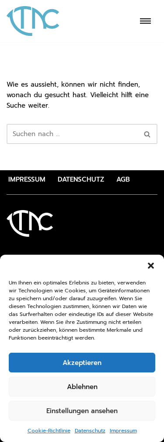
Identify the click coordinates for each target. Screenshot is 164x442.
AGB (123, 179)
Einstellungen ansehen (82, 411)
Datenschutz (90, 431)
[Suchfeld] (147, 134)
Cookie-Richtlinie (49, 431)
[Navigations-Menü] (145, 21)
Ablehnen (82, 387)
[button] (151, 265)
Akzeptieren (82, 363)
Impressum (123, 431)
